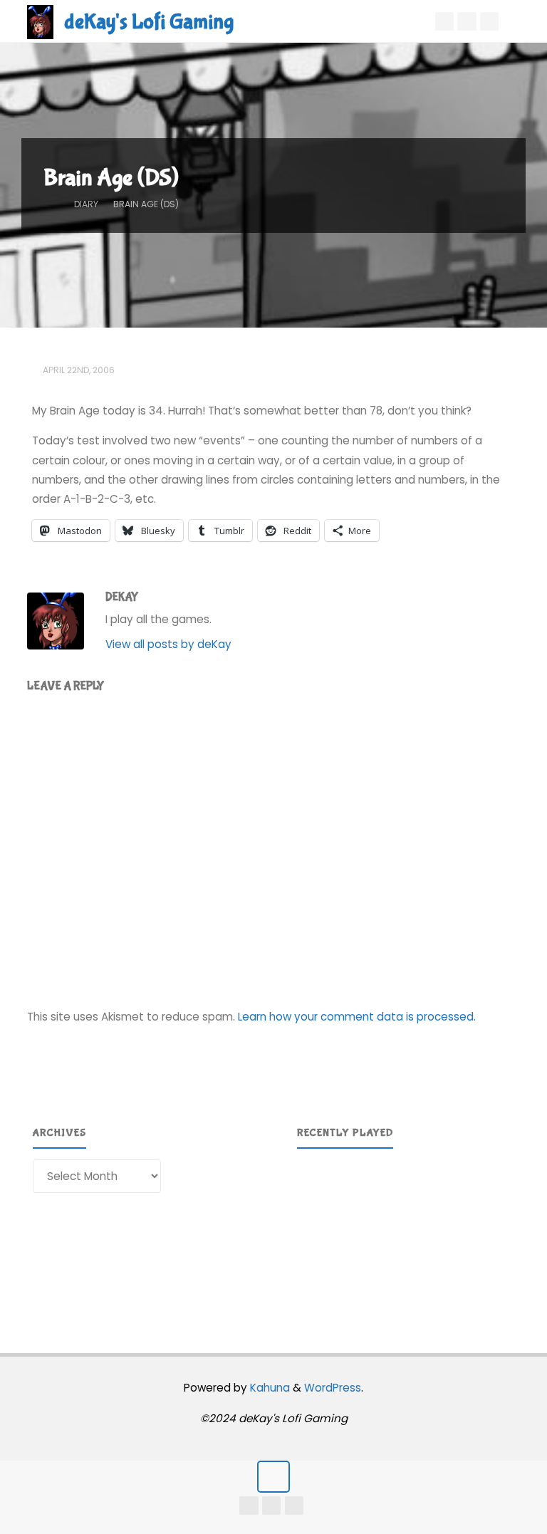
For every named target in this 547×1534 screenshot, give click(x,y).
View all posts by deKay (168, 644)
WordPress (332, 1387)
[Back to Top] (273, 1477)
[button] (319, 1231)
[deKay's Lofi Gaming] (40, 21)
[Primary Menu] (521, 21)
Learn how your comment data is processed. (357, 1016)
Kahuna (268, 1387)
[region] (406, 1232)
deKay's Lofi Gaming (149, 21)
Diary (86, 204)
